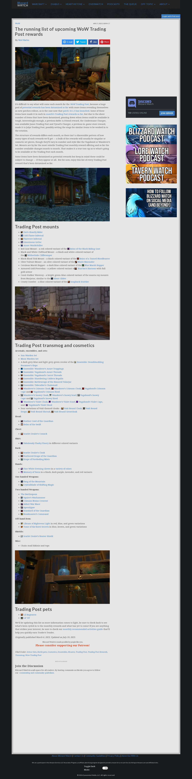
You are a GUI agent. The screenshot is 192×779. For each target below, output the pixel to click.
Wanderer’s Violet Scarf (63, 402)
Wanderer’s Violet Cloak (35, 402)
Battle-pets (42, 652)
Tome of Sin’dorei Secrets (36, 527)
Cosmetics (52, 652)
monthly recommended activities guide (82, 629)
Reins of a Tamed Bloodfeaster (95, 258)
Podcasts (113, 4)
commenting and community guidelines (36, 673)
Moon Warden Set (30, 359)
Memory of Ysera (32, 472)
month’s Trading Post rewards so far (64, 114)
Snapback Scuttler (79, 282)
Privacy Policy (113, 756)
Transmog (19, 655)
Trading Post (79, 104)
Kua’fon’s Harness (86, 268)
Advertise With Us (130, 756)
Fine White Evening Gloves (36, 468)
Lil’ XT (26, 618)
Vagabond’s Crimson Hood (46, 392)
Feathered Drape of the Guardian (40, 456)
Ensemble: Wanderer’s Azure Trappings (43, 368)
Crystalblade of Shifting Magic (38, 485)
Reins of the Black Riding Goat (85, 249)
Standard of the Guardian (36, 510)
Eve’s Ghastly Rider (33, 232)
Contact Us (78, 756)
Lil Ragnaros (29, 614)
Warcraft (38, 4)
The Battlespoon (29, 494)
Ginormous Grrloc (32, 242)
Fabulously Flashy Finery (36, 443)
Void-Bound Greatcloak (65, 411)
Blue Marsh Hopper (94, 265)
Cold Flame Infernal (33, 235)
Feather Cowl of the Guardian (38, 421)
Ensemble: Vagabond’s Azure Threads (42, 372)
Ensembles (62, 652)
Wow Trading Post (33, 655)
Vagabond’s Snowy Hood (45, 398)
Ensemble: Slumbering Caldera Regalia (43, 378)
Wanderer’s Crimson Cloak (36, 388)
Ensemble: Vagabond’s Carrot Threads (42, 375)
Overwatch (96, 4)
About (164, 4)
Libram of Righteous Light (36, 523)
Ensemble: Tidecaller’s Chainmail (40, 385)
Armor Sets (31, 652)
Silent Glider (60, 278)
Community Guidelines (95, 756)
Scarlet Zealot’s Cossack (35, 434)
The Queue (130, 4)
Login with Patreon (171, 16)
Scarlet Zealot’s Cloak (34, 452)
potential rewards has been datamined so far (45, 107)
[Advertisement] (152, 39)
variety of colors (64, 468)
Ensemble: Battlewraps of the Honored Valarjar (47, 382)
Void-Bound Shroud (40, 411)
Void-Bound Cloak (73, 408)
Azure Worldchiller (33, 245)
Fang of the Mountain (34, 481)
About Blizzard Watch (62, 756)
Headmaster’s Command (35, 514)
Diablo (55, 4)
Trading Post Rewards (97, 652)
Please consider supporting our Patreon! (63, 645)
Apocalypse (29, 507)
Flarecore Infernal (32, 239)
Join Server (167, 113)
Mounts (71, 652)
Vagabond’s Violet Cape (90, 402)
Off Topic (147, 4)
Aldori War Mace (31, 504)
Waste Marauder (86, 262)
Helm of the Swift (32, 424)
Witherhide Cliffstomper (39, 255)
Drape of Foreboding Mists (36, 459)
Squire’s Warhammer (34, 497)
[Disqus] (62, 715)
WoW (17, 23)
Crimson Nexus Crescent (35, 501)
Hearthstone (74, 4)
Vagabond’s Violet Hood (40, 405)
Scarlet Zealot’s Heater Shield (38, 536)
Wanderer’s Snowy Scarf (64, 395)
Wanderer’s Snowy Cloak (35, 395)
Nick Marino (23, 40)
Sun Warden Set (29, 355)
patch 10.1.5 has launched (76, 111)
